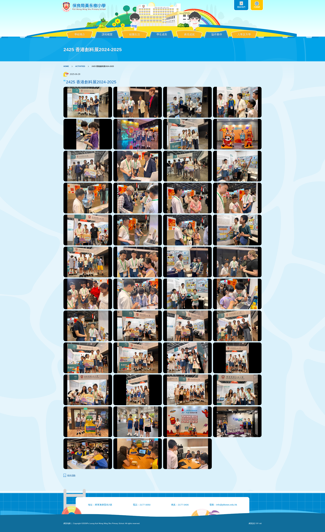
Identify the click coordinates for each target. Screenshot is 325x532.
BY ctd (255, 523)
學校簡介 (79, 34)
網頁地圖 (67, 523)
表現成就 (189, 34)
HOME (66, 66)
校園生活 (134, 34)
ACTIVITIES (80, 66)
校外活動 (71, 475)
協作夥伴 (216, 34)
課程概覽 (107, 34)
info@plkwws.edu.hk (226, 504)
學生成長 (162, 34)
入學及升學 (244, 34)
